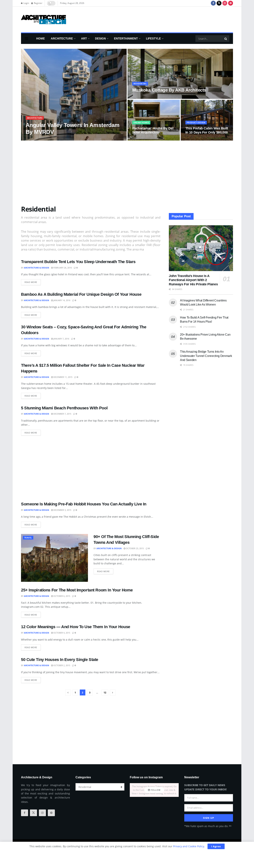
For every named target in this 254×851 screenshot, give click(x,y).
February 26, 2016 (62, 267)
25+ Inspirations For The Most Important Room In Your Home (77, 590)
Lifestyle (153, 38)
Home (40, 38)
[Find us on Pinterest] (230, 3)
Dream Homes (141, 122)
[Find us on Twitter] (219, 3)
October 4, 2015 (61, 632)
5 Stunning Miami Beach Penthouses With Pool (64, 408)
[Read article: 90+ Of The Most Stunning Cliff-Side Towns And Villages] (54, 558)
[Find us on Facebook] (213, 3)
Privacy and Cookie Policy (188, 846)
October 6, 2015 (61, 596)
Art (84, 38)
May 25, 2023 (140, 139)
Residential (140, 83)
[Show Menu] (26, 38)
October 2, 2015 (61, 665)
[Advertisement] (165, 19)
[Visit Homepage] (43, 19)
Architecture (62, 38)
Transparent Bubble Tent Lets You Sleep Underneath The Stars (78, 261)
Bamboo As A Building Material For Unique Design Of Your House (81, 294)
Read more (33, 281)
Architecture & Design (46, 139)
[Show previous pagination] (68, 693)
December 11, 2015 (62, 377)
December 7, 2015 (62, 413)
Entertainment (126, 38)
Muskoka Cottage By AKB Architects (169, 90)
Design (100, 38)
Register (37, 3)
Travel (28, 537)
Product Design (196, 122)
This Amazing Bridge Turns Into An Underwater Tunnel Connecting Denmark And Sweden (206, 356)
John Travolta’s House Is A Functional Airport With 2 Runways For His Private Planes (193, 280)
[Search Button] (226, 38)
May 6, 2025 (68, 139)
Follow (155, 790)
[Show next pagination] (112, 693)
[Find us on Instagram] (224, 3)
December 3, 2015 (62, 510)
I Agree (216, 846)
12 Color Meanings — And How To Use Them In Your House (75, 626)
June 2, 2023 (140, 97)
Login (26, 3)
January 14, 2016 (61, 300)
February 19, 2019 (196, 139)
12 (105, 692)
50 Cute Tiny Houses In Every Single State (59, 659)
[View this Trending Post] (27, 139)
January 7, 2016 (61, 338)
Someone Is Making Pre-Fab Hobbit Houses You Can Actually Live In (83, 504)
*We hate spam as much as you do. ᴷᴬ (207, 826)
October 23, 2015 (134, 548)
